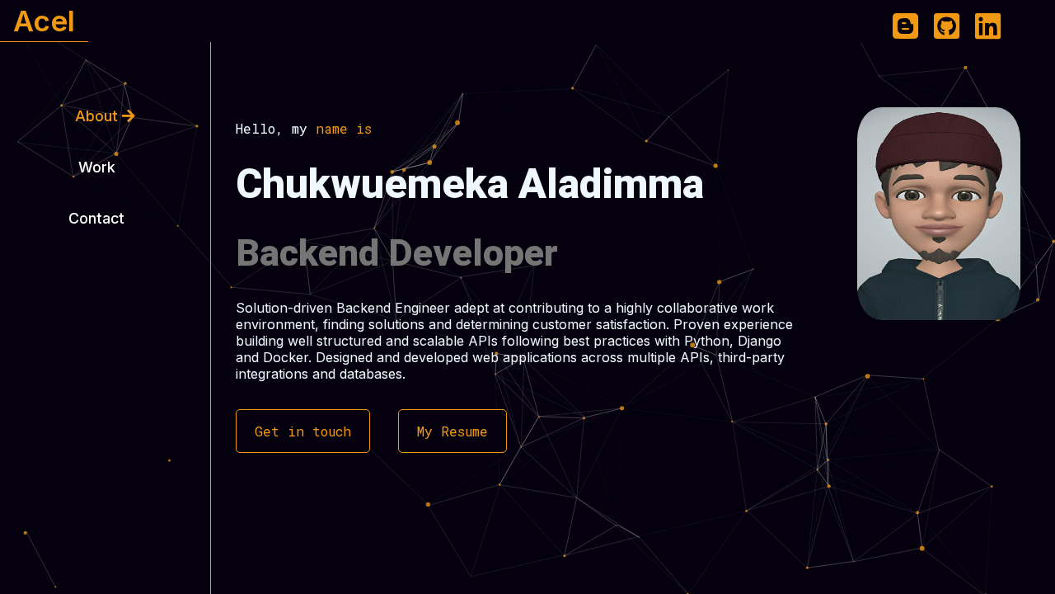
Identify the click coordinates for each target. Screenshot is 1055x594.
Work (99, 167)
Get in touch (303, 431)
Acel (44, 20)
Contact (98, 218)
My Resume (452, 431)
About (98, 116)
